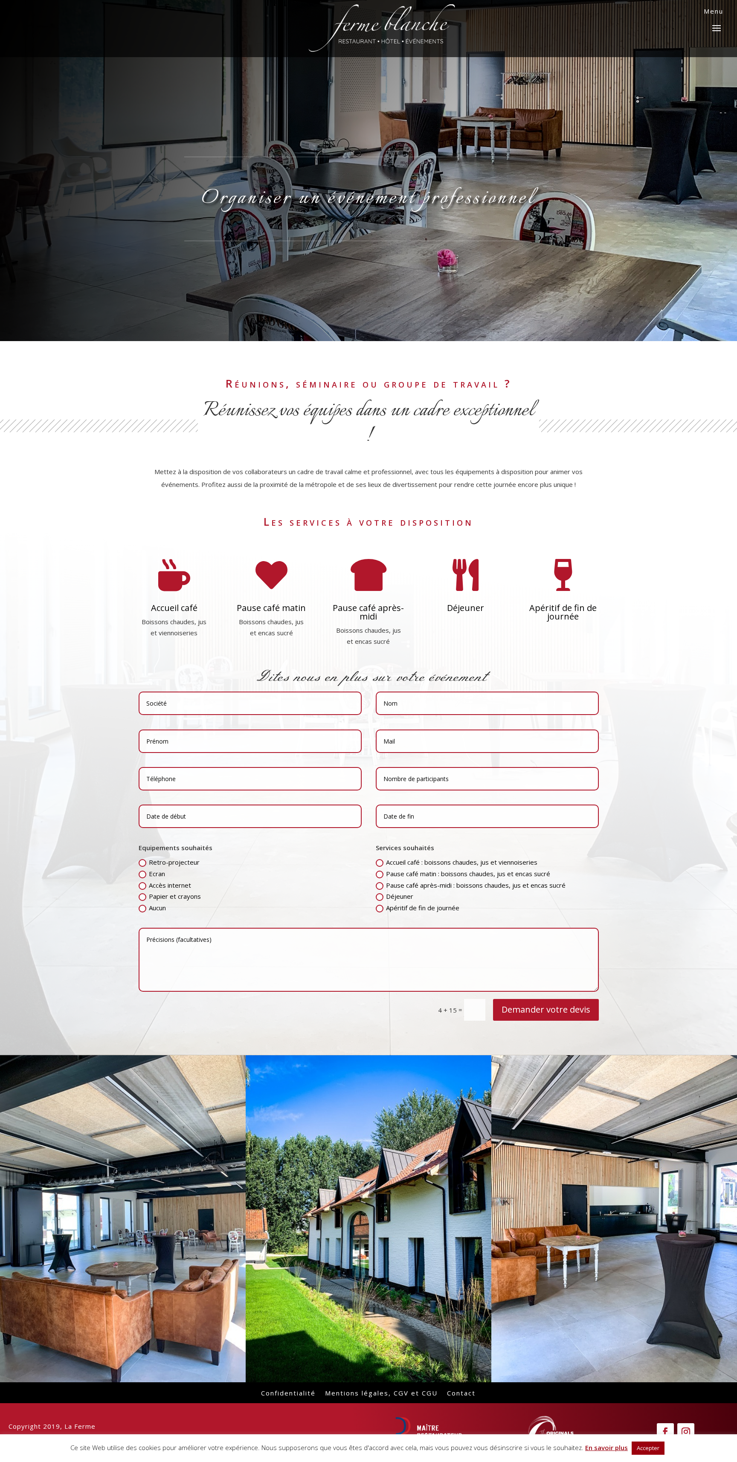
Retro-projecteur (174, 862)
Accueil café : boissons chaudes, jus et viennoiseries (461, 862)
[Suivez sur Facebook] (665, 1431)
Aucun (157, 907)
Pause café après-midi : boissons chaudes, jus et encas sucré (476, 885)
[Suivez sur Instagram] (685, 1431)
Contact (461, 1392)
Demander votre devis (546, 1009)
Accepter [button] (648, 1448)
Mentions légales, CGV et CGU (381, 1392)
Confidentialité (288, 1392)
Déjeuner (399, 896)
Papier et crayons (175, 896)
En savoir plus (606, 1447)
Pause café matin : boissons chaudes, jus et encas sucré (468, 873)
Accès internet (170, 885)
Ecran (157, 873)
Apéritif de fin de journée (422, 907)
